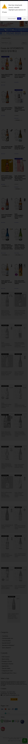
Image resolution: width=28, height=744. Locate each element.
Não (25, 18)
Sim (19, 18)
